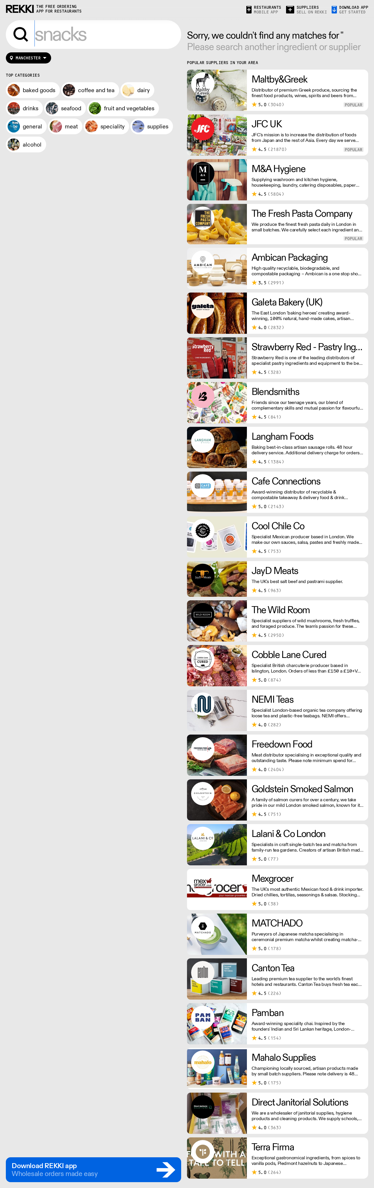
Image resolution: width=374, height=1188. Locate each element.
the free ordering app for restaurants (59, 9)
